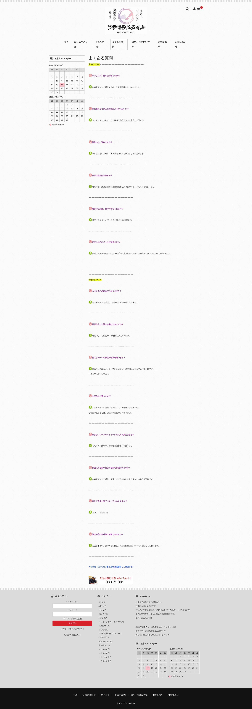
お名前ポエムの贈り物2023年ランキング (152, 635)
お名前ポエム (104, 626)
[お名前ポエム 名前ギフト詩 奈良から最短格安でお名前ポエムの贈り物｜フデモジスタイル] (126, 30)
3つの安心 (100, 44)
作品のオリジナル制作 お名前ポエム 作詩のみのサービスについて (163, 610)
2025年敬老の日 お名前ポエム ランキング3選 (156, 627)
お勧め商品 (103, 630)
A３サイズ (104, 618)
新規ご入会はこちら (72, 635)
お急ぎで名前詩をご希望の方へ (148, 602)
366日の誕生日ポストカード (110, 634)
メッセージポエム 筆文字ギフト (112, 622)
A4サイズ (103, 606)
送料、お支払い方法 (141, 44)
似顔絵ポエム (104, 638)
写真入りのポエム (106, 641)
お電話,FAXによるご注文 (146, 606)
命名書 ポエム (104, 645)
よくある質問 (118, 44)
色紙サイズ (104, 614)
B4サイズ (103, 610)
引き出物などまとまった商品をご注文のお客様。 (156, 614)
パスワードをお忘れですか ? (72, 629)
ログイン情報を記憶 (73, 619)
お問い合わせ (180, 44)
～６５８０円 (105, 649)
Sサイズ (103, 602)
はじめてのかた (81, 44)
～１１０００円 (106, 657)
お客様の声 (162, 44)
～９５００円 (105, 653)
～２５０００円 (106, 661)
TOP (66, 42)
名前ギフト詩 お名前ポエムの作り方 (151, 631)
